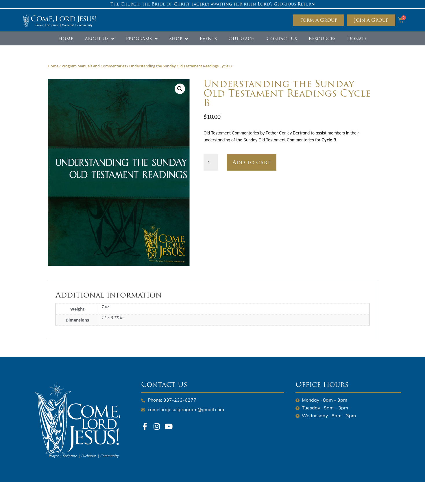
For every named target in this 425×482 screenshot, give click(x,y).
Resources (321, 38)
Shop (175, 38)
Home (65, 38)
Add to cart (251, 162)
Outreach (241, 38)
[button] (180, 89)
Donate (357, 38)
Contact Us (282, 38)
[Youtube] (168, 426)
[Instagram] (156, 426)
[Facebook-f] (144, 426)
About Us (96, 38)
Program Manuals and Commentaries (94, 66)
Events (208, 38)
